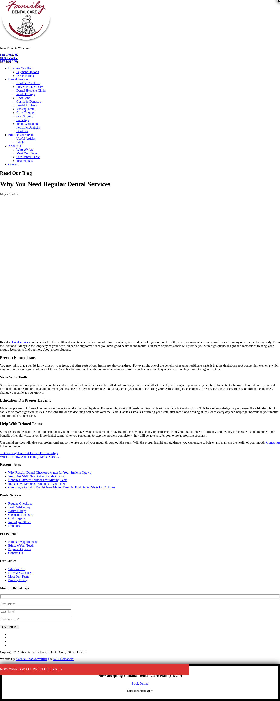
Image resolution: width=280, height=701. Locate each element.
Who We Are (24, 149)
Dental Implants (26, 105)
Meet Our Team (26, 153)
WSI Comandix (63, 659)
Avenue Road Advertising (32, 659)
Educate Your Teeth (21, 135)
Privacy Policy (17, 580)
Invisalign (22, 120)
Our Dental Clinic (28, 157)
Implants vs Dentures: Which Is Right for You (37, 483)
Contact (13, 164)
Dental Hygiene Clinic (31, 90)
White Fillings (25, 94)
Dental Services (18, 79)
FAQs (20, 142)
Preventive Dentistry (29, 86)
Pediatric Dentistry (28, 127)
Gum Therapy (25, 112)
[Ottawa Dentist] (26, 41)
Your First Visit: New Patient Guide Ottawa (36, 476)
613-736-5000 (9, 54)
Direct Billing (25, 75)
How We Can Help (20, 68)
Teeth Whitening (27, 123)
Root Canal (23, 98)
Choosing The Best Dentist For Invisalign (29, 453)
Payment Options (27, 72)
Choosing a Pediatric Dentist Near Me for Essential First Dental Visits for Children (61, 487)
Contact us (273, 442)
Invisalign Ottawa (19, 522)
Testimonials (24, 160)
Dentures (22, 131)
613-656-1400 (9, 61)
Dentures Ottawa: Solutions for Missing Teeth (37, 480)
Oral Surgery (24, 116)
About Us (14, 146)
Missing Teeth (25, 109)
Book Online (140, 683)
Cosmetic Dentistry (28, 101)
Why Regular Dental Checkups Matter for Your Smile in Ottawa (49, 472)
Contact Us (15, 553)
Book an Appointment (22, 542)
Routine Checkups (28, 83)
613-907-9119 (9, 58)
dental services (20, 342)
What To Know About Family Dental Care (29, 457)
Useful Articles (26, 138)
